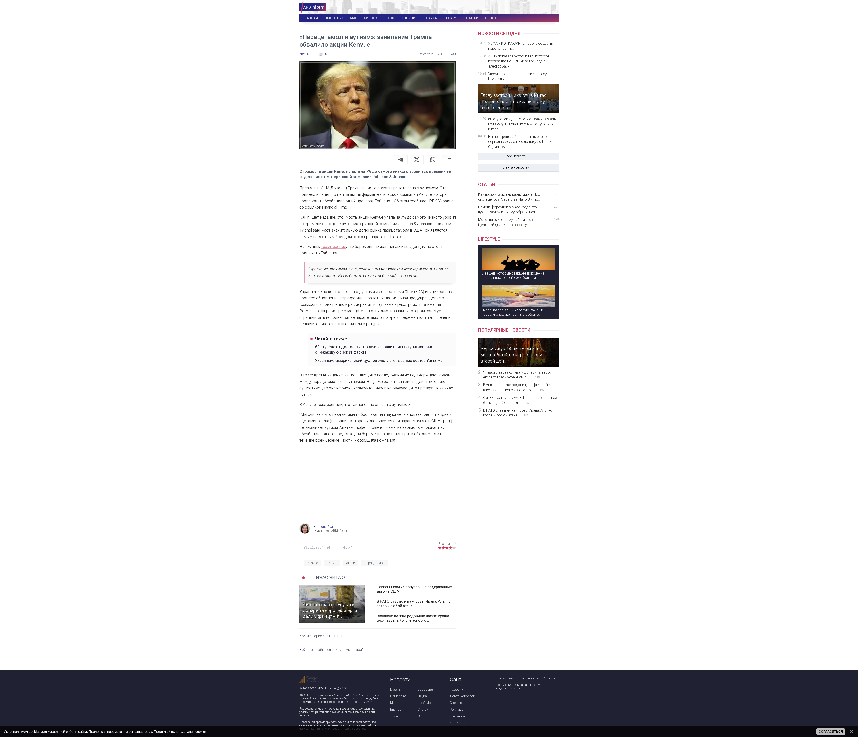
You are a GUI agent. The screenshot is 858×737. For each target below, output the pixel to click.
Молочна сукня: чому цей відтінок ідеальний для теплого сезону (518, 222)
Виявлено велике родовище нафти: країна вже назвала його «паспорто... (413, 618)
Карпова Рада (324, 526)
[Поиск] (539, 7)
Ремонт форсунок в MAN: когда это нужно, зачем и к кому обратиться (518, 209)
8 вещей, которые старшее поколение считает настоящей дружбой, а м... (513, 275)
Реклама (456, 709)
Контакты (457, 716)
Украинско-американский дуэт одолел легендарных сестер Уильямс (379, 360)
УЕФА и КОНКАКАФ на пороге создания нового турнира (521, 46)
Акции (350, 563)
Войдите (306, 650)
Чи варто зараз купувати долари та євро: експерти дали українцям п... (517, 374)
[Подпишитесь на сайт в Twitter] (512, 700)
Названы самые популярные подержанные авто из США (414, 589)
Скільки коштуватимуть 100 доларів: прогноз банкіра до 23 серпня (520, 400)
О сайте (456, 703)
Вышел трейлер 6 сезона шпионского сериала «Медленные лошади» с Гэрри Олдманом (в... (519, 142)
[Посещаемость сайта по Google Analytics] (309, 679)
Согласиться (831, 731)
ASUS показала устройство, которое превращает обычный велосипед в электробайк (518, 61)
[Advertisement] (377, 487)
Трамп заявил (333, 246)
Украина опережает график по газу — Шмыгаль (519, 76)
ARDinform (306, 695)
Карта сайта (459, 723)
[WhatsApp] (433, 159)
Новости (456, 689)
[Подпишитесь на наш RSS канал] (525, 700)
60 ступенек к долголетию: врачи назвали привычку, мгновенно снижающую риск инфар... (522, 124)
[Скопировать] (449, 159)
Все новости (516, 156)
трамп (331, 563)
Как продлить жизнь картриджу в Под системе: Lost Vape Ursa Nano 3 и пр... (518, 196)
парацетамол (375, 563)
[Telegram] (401, 159)
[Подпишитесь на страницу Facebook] (499, 700)
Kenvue (312, 563)
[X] (417, 159)
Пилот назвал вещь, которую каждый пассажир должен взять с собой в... (512, 312)
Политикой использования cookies (180, 731)
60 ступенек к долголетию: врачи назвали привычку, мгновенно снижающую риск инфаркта (374, 349)
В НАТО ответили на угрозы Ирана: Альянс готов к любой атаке (413, 603)
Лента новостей (516, 167)
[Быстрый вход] (552, 7)
